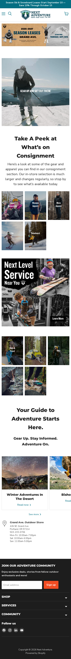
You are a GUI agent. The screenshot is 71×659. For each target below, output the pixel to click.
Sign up (51, 585)
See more (34, 514)
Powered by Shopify (35, 653)
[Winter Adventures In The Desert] (25, 472)
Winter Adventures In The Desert (25, 497)
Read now (23, 505)
